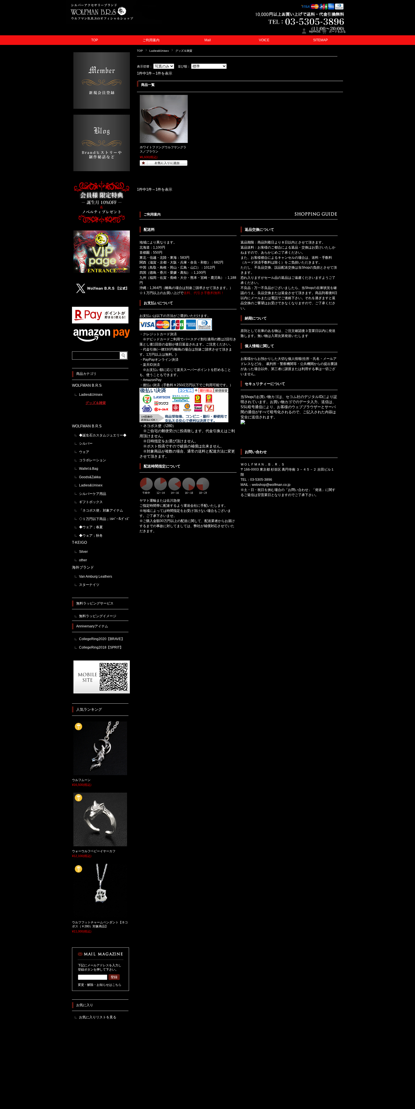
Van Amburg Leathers (95, 577)
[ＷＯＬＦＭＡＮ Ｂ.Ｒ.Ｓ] (114, 22)
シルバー (86, 443)
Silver (83, 552)
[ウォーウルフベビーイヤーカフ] (100, 844)
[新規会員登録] (101, 107)
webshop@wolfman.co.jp (271, 485)
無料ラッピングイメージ (97, 616)
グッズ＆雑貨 (96, 403)
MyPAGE (315, 31)
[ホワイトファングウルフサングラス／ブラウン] (164, 140)
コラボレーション (92, 460)
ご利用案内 (151, 40)
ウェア (84, 452)
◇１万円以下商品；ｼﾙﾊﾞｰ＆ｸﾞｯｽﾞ (104, 519)
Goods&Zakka (90, 477)
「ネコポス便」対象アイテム (101, 510)
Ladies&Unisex (159, 50)
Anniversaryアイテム (92, 626)
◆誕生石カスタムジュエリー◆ (102, 435)
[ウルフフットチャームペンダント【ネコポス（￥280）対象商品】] (100, 915)
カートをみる (337, 31)
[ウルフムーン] (100, 773)
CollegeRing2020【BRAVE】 (101, 639)
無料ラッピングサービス (94, 603)
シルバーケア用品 (92, 494)
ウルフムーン (81, 780)
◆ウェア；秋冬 (91, 536)
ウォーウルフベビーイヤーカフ (93, 851)
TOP (94, 40)
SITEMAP (320, 40)
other (83, 560)
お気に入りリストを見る (97, 1017)
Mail (207, 40)
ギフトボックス (91, 502)
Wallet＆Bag (88, 469)
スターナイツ (89, 585)
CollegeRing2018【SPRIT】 (101, 647)
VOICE (264, 40)
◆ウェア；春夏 (91, 527)
